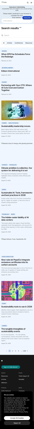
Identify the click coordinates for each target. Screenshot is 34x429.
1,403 (24, 351)
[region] (17, 409)
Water (13, 214)
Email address (17, 17)
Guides (4, 189)
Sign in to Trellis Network (10, 367)
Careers (4, 123)
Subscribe (27, 18)
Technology (13, 164)
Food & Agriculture (7, 256)
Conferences (19, 43)
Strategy (4, 164)
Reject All (17, 423)
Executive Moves (13, 123)
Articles (9, 43)
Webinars (4, 382)
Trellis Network (6, 391)
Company (22, 391)
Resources (29, 43)
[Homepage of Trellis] (3, 361)
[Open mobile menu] (31, 2)
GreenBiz (21, 379)
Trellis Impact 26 (24, 376)
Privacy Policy (23, 412)
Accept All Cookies (17, 418)
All (4, 43)
